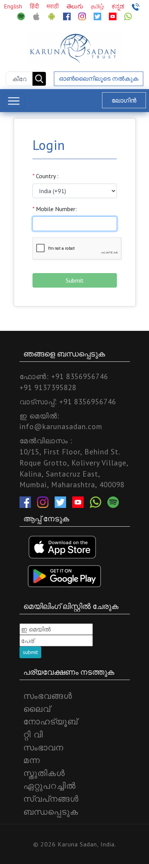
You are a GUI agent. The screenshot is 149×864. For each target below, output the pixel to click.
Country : (45, 176)
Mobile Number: (54, 209)
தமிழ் (98, 6)
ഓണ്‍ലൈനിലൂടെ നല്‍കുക (98, 78)
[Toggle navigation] (13, 101)
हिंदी (35, 6)
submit (30, 652)
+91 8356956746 (79, 376)
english (14, 6)
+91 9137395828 (47, 387)
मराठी (53, 6)
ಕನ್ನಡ (119, 6)
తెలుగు (75, 6)
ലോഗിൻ (124, 100)
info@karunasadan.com (60, 426)
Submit (75, 280)
